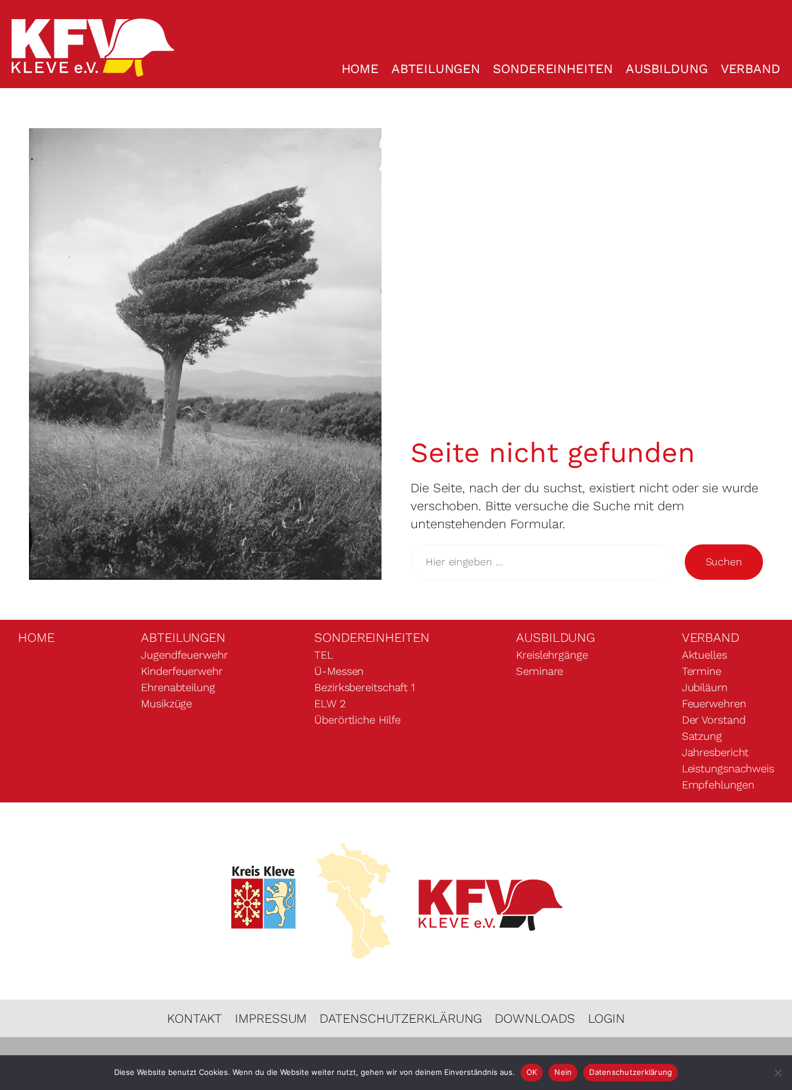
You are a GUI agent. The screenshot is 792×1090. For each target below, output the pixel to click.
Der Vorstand (714, 720)
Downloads (535, 1018)
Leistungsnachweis (728, 768)
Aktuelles (704, 655)
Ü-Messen (339, 671)
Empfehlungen (718, 785)
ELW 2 (330, 703)
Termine (701, 671)
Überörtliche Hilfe (357, 720)
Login (607, 1018)
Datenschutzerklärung (400, 1018)
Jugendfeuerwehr (184, 655)
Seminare (539, 671)
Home (360, 68)
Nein (563, 1072)
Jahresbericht (715, 752)
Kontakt (194, 1018)
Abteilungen (435, 68)
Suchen (724, 561)
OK (531, 1072)
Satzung (702, 736)
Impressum (271, 1018)
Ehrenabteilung (178, 687)
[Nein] (777, 1072)
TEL (323, 655)
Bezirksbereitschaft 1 (364, 687)
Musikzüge (166, 703)
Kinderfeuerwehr (182, 671)
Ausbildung (667, 68)
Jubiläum (705, 687)
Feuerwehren (714, 703)
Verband (750, 68)
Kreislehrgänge (552, 655)
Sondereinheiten (553, 68)
